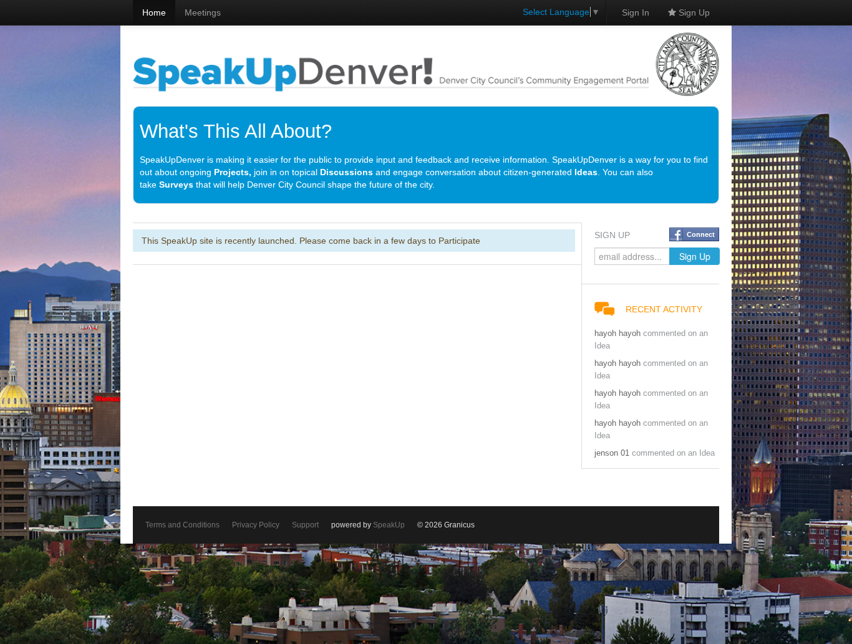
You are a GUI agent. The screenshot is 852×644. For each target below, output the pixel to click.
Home (154, 12)
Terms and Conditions (182, 525)
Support (305, 525)
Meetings (203, 12)
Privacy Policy (255, 525)
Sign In (635, 12)
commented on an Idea (673, 453)
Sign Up (693, 12)
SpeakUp (389, 525)
